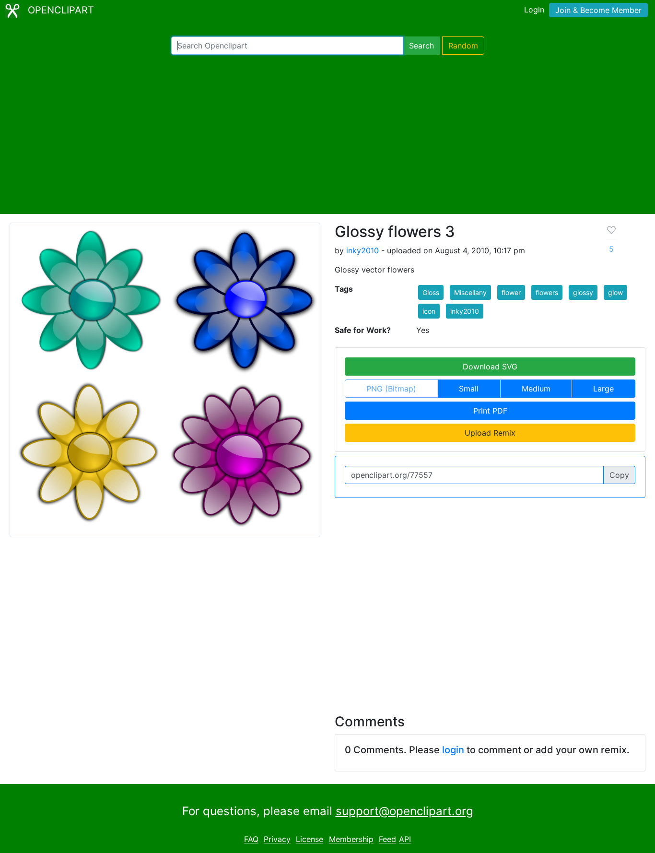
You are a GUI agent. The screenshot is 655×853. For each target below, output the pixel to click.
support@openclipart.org (404, 811)
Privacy (277, 839)
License (309, 839)
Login (534, 9)
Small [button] (469, 388)
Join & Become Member (598, 10)
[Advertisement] (327, 134)
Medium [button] (536, 388)
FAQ (251, 839)
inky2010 (362, 250)
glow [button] (615, 292)
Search (421, 45)
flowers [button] (547, 292)
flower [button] (511, 292)
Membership (351, 839)
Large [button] (603, 388)
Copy (619, 475)
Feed (387, 839)
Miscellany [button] (470, 292)
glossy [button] (583, 292)
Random (463, 45)
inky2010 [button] (464, 311)
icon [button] (428, 311)
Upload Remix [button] (490, 433)
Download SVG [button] (490, 366)
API (405, 839)
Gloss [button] (430, 292)
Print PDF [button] (490, 410)
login (453, 750)
